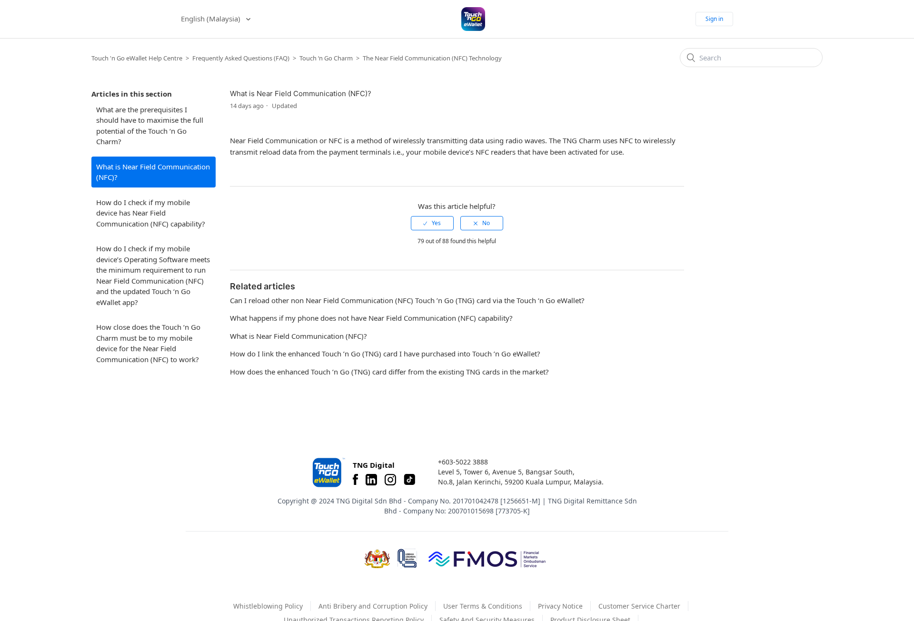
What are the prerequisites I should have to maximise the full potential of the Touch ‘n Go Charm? (149, 126)
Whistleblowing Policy (268, 606)
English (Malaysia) (211, 18)
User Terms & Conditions (482, 606)
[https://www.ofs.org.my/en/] (487, 559)
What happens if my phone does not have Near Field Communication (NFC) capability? (371, 318)
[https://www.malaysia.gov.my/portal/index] (377, 558)
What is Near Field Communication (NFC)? (153, 172)
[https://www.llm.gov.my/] (407, 558)
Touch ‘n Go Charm (326, 58)
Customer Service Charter (639, 606)
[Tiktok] (409, 479)
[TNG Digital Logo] (473, 19)
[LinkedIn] (371, 479)
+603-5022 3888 (463, 461)
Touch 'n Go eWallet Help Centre (136, 58)
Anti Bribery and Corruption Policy (372, 606)
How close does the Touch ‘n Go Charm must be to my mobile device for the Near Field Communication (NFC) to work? (148, 343)
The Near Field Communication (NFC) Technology (432, 58)
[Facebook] (355, 479)
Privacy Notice (560, 606)
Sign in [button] (714, 19)
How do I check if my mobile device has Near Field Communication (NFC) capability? (150, 212)
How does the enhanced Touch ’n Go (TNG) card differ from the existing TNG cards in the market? (389, 371)
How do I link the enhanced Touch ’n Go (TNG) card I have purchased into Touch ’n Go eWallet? (385, 353)
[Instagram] (390, 479)
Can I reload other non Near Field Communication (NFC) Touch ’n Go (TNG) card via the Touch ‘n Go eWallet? (407, 300)
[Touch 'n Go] (328, 472)
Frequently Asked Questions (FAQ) (240, 58)
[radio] (432, 223)
